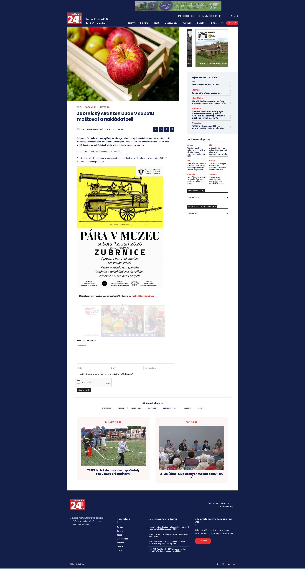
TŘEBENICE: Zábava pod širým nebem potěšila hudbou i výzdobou (208, 127)
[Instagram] (231, 16)
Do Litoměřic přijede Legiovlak (206, 93)
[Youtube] (237, 16)
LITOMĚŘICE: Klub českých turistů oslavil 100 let (192, 475)
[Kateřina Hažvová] (79, 129)
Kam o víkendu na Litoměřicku (206, 85)
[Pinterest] (166, 129)
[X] (161, 129)
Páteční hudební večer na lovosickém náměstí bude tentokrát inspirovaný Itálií (196, 152)
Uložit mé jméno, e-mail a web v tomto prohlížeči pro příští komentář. (106, 374)
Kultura (190, 145)
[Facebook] (228, 16)
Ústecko (104, 107)
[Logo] (74, 18)
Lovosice (212, 174)
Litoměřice (197, 90)
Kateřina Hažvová (95, 129)
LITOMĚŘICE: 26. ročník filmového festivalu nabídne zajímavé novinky (196, 180)
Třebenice (196, 123)
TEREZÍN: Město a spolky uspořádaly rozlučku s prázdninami (113, 472)
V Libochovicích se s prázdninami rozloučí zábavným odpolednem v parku (218, 151)
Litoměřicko (197, 98)
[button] (220, 16)
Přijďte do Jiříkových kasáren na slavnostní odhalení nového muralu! (217, 166)
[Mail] (234, 16)
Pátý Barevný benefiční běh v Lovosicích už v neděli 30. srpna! (217, 180)
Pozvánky (90, 107)
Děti (79, 107)
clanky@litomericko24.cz (143, 296)
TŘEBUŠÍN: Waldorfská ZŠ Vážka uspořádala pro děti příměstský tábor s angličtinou (196, 166)
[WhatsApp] (172, 129)
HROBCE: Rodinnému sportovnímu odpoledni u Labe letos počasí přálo (209, 102)
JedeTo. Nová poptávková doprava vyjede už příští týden (168, 535)
